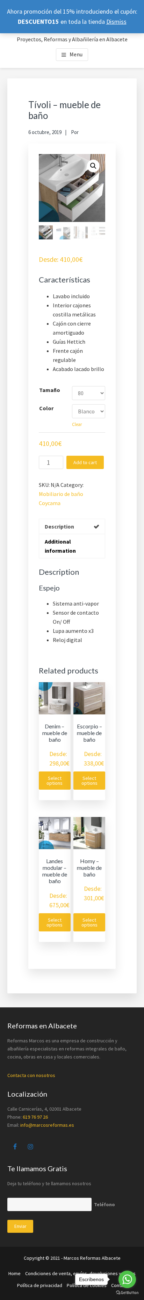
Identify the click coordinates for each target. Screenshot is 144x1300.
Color (46, 408)
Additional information (60, 546)
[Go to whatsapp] (127, 1279)
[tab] (72, 526)
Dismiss (116, 22)
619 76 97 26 (35, 1117)
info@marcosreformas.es (47, 1125)
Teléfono (104, 1204)
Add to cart (85, 462)
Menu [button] (76, 54)
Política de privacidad (39, 1285)
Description (59, 526)
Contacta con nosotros (31, 1075)
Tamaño (49, 389)
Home (14, 1273)
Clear (77, 424)
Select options (54, 780)
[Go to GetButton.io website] (127, 1293)
